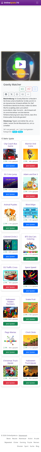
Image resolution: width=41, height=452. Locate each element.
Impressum (23, 435)
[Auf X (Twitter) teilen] (11, 94)
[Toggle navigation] (37, 3)
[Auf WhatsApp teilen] (17, 94)
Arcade (36, 438)
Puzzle (29, 442)
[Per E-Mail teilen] (22, 94)
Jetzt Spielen (10, 166)
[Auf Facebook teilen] (6, 94)
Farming (23, 442)
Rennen (36, 442)
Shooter (20, 446)
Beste (9, 438)
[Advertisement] (20, 28)
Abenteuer (22, 438)
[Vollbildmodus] (35, 89)
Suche (32, 446)
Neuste (14, 438)
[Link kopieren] (28, 94)
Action (30, 438)
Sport (26, 446)
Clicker (15, 442)
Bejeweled (8, 442)
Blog (37, 446)
